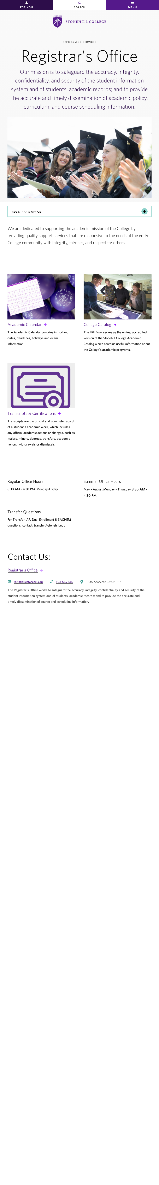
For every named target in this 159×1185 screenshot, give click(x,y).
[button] (26, 5)
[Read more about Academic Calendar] (41, 297)
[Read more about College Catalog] (118, 297)
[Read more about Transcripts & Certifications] (41, 385)
